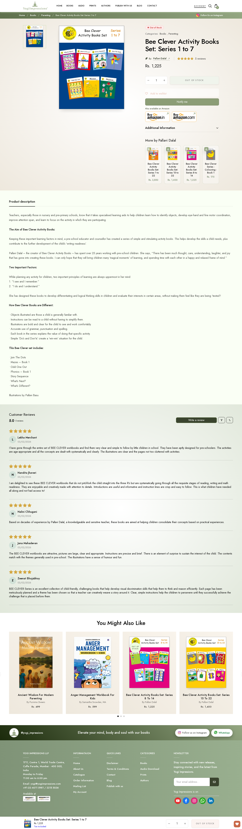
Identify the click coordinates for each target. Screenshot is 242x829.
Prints (143, 774)
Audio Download (149, 769)
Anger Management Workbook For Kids (92, 696)
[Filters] (221, 420)
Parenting (45, 15)
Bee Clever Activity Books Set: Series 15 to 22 (172, 169)
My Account (79, 792)
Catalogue (79, 774)
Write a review (196, 420)
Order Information (83, 780)
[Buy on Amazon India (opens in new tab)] (157, 116)
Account (200, 6)
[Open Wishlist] (237, 824)
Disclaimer (112, 763)
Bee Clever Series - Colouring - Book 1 (211, 168)
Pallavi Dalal (160, 58)
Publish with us (115, 786)
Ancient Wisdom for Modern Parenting (36, 696)
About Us (78, 769)
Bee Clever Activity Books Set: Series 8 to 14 (191, 169)
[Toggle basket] (168, 149)
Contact (111, 774)
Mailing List (79, 786)
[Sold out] (149, 149)
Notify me (182, 102)
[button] (185, 59)
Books (33, 15)
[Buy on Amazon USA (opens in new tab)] (184, 116)
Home (22, 15)
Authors (144, 780)
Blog (109, 780)
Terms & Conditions (118, 769)
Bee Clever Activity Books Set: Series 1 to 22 (153, 169)
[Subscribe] (214, 782)
